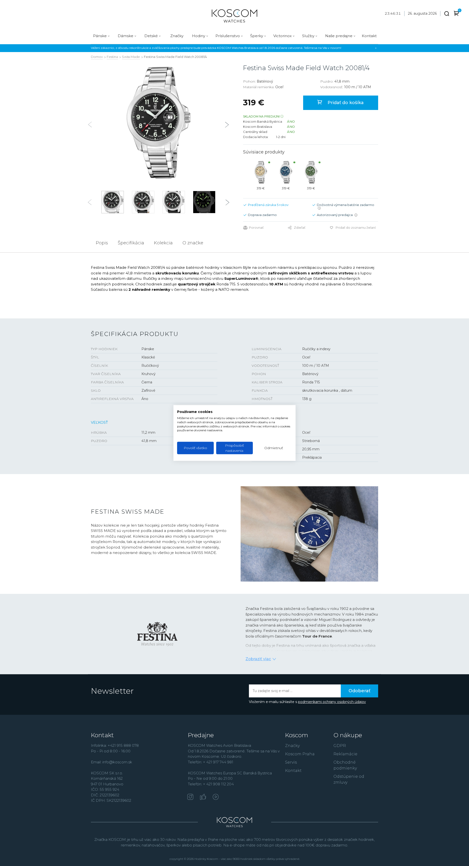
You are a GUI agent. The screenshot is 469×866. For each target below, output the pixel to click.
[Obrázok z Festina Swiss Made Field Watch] (158, 123)
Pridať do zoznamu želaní (356, 227)
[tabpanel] (158, 123)
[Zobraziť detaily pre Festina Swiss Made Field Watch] (260, 172)
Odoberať (359, 690)
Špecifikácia (131, 243)
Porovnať (256, 227)
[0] (456, 14)
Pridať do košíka (345, 102)
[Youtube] (215, 797)
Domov (97, 57)
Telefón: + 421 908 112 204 (211, 784)
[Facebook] (203, 797)
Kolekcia (163, 243)
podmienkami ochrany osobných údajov (332, 702)
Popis (102, 243)
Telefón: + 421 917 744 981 (210, 762)
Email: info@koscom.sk (111, 762)
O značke (192, 243)
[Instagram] (190, 797)
